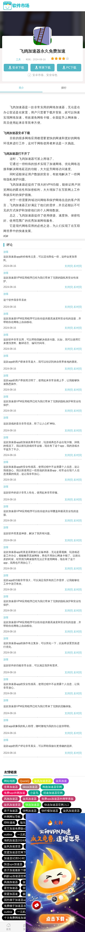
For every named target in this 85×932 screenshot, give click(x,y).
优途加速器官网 (53, 792)
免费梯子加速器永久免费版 (20, 905)
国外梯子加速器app (16, 899)
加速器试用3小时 (14, 858)
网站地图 (9, 781)
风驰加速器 (11, 798)
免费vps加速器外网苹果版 (58, 798)
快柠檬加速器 (50, 810)
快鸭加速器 (30, 810)
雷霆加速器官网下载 (16, 852)
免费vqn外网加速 (14, 792)
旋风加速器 (30, 798)
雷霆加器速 (11, 894)
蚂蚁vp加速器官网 (15, 876)
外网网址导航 (12, 816)
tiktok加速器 (30, 786)
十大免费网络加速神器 (18, 917)
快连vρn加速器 (13, 864)
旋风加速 (61, 781)
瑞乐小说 (25, 822)
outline (8, 834)
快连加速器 (32, 804)
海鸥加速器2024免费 (17, 840)
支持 (67, 265)
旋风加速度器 (42, 781)
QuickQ (24, 781)
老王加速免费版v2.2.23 (18, 828)
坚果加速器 (11, 786)
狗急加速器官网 (52, 786)
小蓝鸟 (34, 792)
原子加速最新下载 (15, 870)
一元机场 (22, 834)
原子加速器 (11, 810)
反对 (76, 265)
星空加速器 (11, 888)
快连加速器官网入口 (56, 804)
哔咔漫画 (9, 822)
